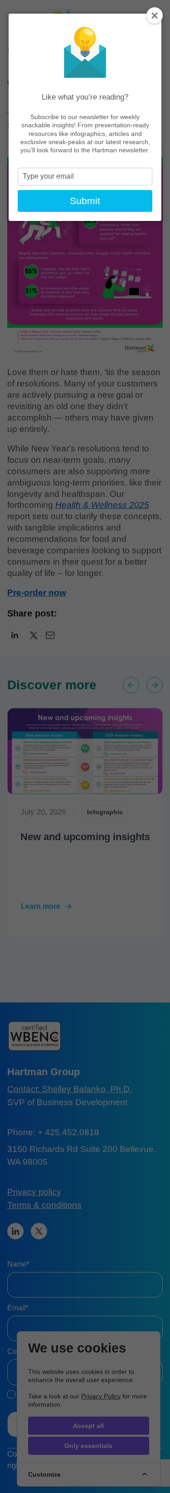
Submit (85, 200)
